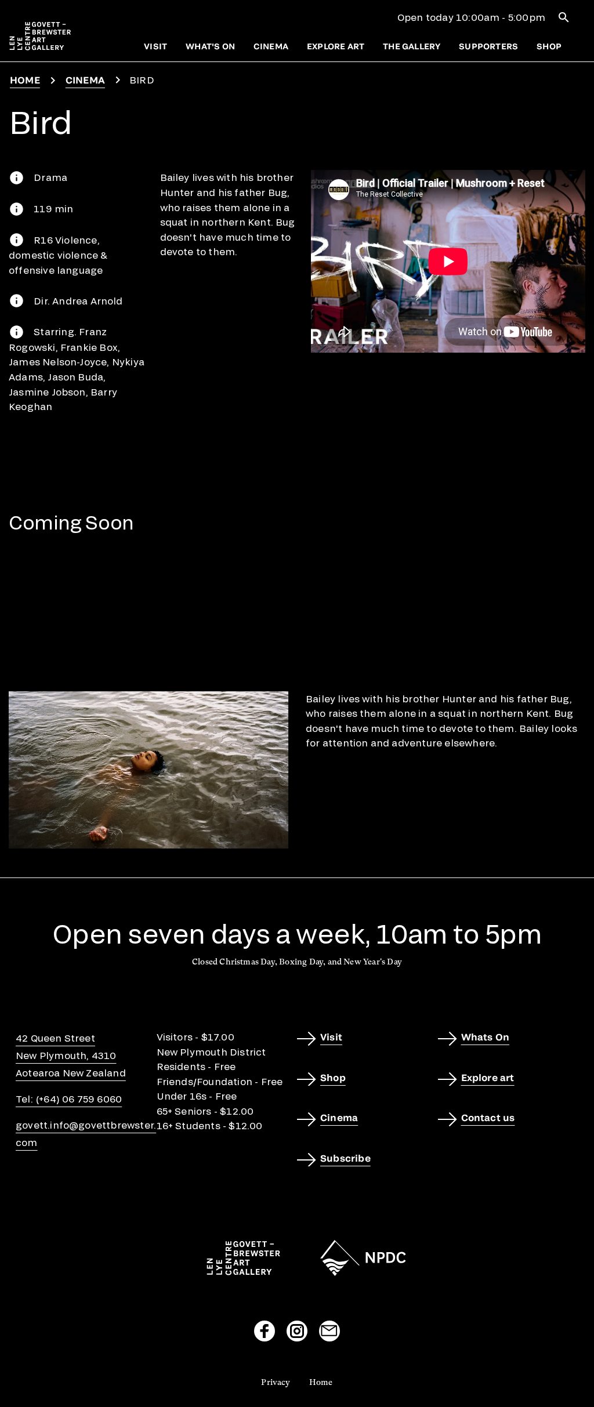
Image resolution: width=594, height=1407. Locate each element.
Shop (549, 46)
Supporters (488, 46)
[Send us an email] (329, 1331)
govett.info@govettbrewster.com (86, 1133)
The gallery (411, 46)
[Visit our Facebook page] (264, 1331)
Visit (155, 46)
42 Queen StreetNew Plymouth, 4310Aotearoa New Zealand (71, 1055)
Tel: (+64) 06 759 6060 (69, 1098)
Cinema (270, 46)
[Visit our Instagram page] (297, 1331)
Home (25, 79)
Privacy (275, 1382)
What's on (210, 46)
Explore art (335, 46)
